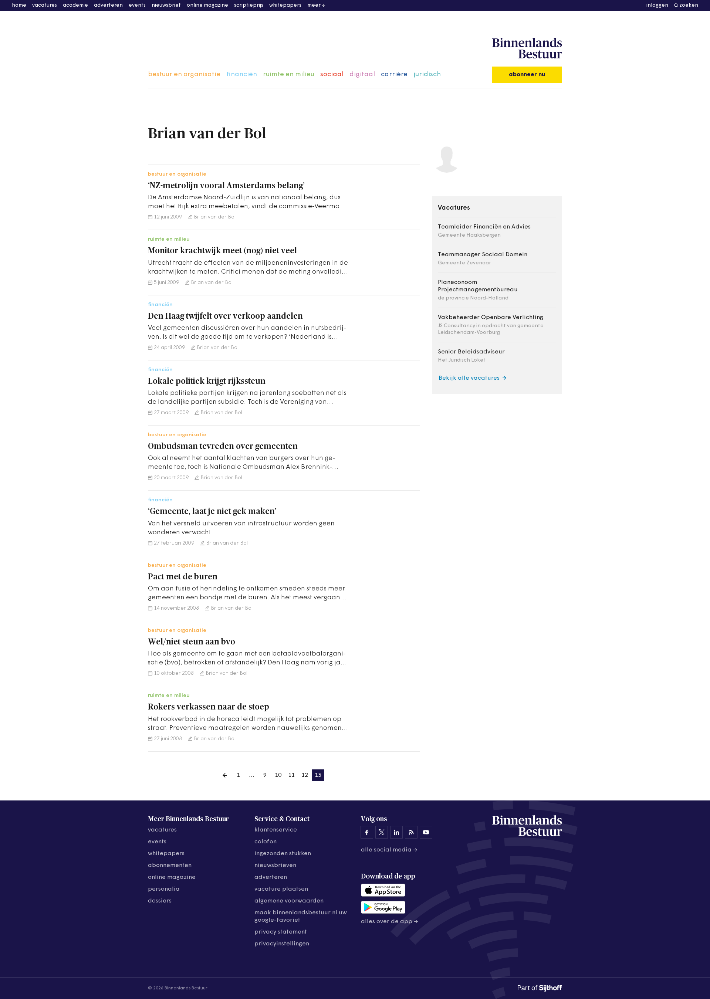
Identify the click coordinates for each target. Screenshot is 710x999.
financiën (241, 74)
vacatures (44, 5)
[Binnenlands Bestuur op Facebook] (367, 832)
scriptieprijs (248, 5)
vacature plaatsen (281, 889)
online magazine (207, 5)
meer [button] (314, 5)
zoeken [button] (688, 5)
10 (278, 775)
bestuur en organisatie (184, 74)
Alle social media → (389, 850)
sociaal (332, 74)
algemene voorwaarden (289, 901)
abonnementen (170, 865)
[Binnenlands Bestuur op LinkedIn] (396, 832)
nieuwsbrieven (275, 865)
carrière (394, 74)
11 (291, 775)
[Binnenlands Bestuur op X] (382, 832)
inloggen (657, 5)
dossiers (160, 901)
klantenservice (275, 830)
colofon (265, 842)
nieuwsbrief (166, 5)
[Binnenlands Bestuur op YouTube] (426, 832)
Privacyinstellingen (281, 944)
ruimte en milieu (288, 74)
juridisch (427, 74)
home (19, 5)
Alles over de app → (389, 922)
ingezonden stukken (282, 854)
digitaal (362, 74)
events (137, 5)
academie (75, 5)
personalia (164, 889)
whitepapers (285, 5)
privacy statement (280, 932)
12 (304, 775)
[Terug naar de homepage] (527, 48)
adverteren (108, 5)
